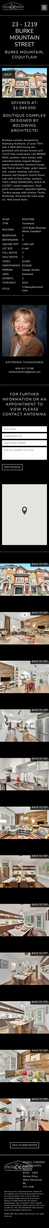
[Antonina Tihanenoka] (24, 330)
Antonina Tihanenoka (24, 362)
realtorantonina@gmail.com (25, 371)
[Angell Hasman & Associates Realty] (13, 5)
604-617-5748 (24, 368)
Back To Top (40, 564)
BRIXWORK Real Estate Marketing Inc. (20, 1214)
